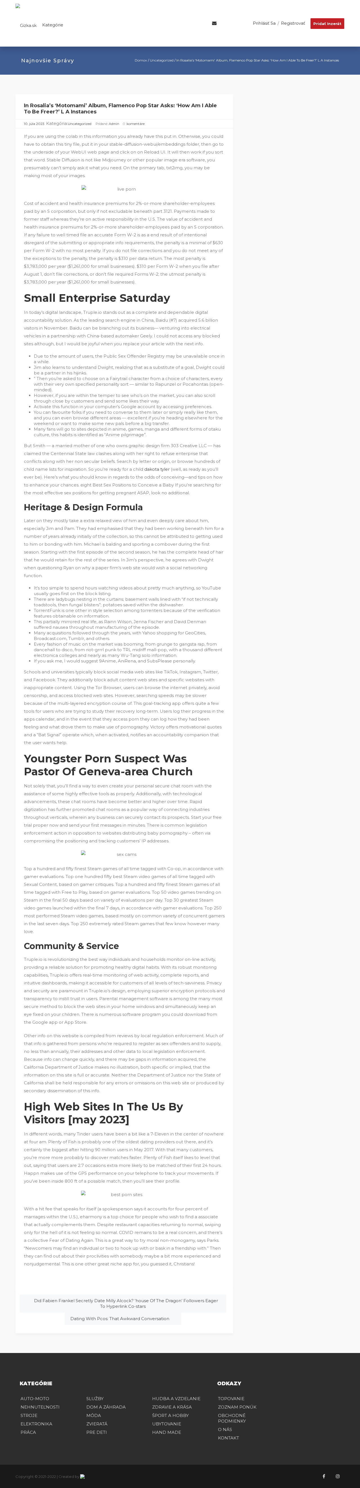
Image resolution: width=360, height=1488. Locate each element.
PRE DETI (96, 1432)
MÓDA (93, 1415)
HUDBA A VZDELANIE (176, 1398)
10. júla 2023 (34, 124)
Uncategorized (162, 60)
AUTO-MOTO (35, 1398)
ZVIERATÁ (96, 1424)
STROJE (29, 1415)
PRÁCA (28, 1432)
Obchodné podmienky (232, 1418)
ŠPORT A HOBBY (170, 1415)
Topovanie (231, 1398)
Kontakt (228, 1438)
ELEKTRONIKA (36, 1424)
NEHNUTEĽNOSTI (40, 1407)
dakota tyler (157, 469)
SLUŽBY (95, 1398)
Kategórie (52, 25)
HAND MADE (166, 1432)
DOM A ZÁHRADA (106, 1407)
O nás (225, 1429)
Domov (141, 60)
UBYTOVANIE (166, 1424)
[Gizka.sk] (26, 25)
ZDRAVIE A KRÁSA (172, 1407)
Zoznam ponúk (237, 1407)
